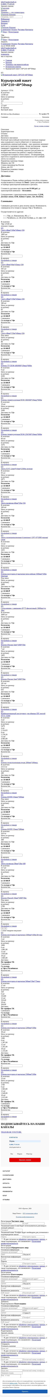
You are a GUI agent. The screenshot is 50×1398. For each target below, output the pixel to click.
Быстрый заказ (7, 110)
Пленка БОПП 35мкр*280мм (12, 829)
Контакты (29, 30)
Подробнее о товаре (9, 260)
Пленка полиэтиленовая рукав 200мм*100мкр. (19, 763)
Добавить (4, 1302)
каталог (6, 1171)
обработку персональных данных (32, 1239)
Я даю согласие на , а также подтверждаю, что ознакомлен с (24, 1241)
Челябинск (5, 37)
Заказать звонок (7, 6)
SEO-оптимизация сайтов (30, 1213)
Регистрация (13, 32)
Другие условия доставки (41, 126)
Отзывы (4, 134)
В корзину (5, 108)
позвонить (5, 54)
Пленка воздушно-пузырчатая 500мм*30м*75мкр (20, 981)
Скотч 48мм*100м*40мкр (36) (13, 230)
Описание (5, 129)
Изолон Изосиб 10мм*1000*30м (13, 898)
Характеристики (7, 131)
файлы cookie (13, 1383)
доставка (7, 1179)
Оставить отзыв (7, 171)
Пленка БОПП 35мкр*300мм (12, 797)
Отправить (5, 1344)
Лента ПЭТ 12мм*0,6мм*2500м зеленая (16, 469)
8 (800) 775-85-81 (7, 4)
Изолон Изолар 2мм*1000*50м (13, 679)
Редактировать (7, 1331)
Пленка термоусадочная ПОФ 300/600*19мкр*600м (21, 400)
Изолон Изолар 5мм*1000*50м (13, 645)
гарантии (7, 1187)
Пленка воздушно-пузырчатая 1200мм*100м (18, 1028)
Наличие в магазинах (9, 138)
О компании (6, 30)
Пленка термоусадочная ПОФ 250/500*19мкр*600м (21, 434)
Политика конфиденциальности (25, 1217)
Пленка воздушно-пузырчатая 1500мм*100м (18, 1074)
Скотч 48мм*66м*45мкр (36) (12, 265)
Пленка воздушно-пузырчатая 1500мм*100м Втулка (21, 935)
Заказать (4, 1368)
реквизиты (7, 1191)
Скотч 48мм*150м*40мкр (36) (13, 333)
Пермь (11, 1141)
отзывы (6, 1199)
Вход (5, 32)
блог (5, 1195)
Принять (25, 1391)
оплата (6, 1183)
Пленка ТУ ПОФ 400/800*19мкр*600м (16, 366)
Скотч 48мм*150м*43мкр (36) (13, 299)
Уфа (2, 35)
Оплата (14, 30)
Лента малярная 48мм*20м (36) (13, 503)
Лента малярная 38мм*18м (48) (13, 864)
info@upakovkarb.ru (8, 2)
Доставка (21, 30)
